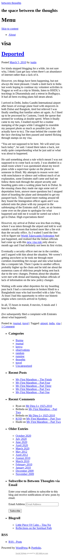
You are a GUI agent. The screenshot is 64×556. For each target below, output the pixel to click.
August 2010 (23, 458)
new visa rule (34, 242)
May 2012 (21, 451)
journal (17, 323)
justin (33, 62)
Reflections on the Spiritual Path (34, 528)
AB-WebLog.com (42, 553)
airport (44, 323)
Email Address (17, 504)
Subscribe (15, 511)
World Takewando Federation (37, 235)
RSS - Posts (15, 541)
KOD (19, 418)
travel (25, 323)
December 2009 (25, 470)
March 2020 (22, 448)
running (20, 356)
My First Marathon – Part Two (33, 389)
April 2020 (22, 445)
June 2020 (21, 442)
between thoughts (11, 2)
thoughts (20, 359)
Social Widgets (21, 553)
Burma (19, 340)
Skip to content (9, 28)
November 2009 (25, 474)
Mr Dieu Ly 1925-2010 (39, 405)
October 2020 (23, 435)
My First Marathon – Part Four (33, 382)
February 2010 (24, 464)
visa (58, 323)
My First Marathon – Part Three (33, 385)
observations (23, 349)
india (52, 323)
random (20, 353)
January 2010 (23, 467)
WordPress (22, 547)
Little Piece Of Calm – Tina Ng (33, 524)
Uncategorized (24, 365)
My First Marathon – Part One (33, 392)
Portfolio (36, 547)
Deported (12, 54)
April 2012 (22, 454)
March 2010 (22, 461)
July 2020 (21, 438)
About (12, 34)
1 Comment (8, 326)
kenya (19, 346)
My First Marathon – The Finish (34, 379)
